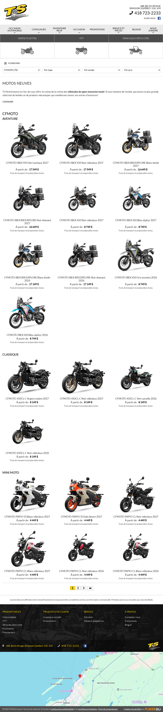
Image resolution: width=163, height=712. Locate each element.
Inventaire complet (52, 617)
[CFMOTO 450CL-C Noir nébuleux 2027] (81, 376)
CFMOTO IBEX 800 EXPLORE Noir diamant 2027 (27, 222)
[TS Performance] (16, 12)
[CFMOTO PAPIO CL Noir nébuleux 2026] (81, 548)
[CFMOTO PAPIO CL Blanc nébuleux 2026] (136, 548)
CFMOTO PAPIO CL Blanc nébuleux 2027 (27, 571)
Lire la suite (7, 101)
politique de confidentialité (62, 709)
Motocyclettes (9, 617)
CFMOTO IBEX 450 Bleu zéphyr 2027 (135, 220)
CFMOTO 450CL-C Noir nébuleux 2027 (81, 398)
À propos (130, 611)
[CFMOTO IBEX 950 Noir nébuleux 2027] (81, 140)
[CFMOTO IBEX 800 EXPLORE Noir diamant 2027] (27, 197)
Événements (131, 621)
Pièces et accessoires (94, 621)
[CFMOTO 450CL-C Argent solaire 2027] (27, 376)
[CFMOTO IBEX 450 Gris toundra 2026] (136, 255)
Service (88, 611)
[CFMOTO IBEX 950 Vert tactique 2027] (27, 140)
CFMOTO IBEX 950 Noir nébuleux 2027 (81, 162)
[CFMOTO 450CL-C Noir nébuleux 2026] (27, 430)
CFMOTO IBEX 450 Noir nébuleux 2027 (81, 220)
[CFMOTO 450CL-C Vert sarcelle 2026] (136, 376)
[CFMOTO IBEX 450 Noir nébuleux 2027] (81, 197)
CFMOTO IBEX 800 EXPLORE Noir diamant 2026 (81, 279)
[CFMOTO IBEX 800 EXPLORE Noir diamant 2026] (81, 255)
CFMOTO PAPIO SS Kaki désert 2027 (81, 516)
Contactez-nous (132, 617)
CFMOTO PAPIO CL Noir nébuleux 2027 (135, 516)
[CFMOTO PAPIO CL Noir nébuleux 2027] (136, 494)
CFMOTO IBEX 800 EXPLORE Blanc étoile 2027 (136, 164)
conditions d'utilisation (87, 709)
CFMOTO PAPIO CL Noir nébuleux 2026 (81, 571)
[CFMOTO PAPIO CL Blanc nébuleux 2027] (27, 548)
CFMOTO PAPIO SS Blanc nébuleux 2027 (27, 516)
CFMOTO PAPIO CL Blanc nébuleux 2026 (136, 571)
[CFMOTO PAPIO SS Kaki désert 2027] (81, 494)
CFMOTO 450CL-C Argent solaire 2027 (27, 398)
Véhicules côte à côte (12, 625)
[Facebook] (159, 18)
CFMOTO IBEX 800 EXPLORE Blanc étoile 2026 (27, 279)
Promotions (8, 628)
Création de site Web (132, 709)
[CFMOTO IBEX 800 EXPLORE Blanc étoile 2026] (27, 255)
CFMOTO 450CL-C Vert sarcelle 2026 (135, 398)
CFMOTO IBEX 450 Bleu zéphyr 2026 (27, 334)
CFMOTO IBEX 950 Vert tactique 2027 (27, 162)
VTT (4, 621)
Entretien (88, 617)
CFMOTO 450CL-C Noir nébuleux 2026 (27, 453)
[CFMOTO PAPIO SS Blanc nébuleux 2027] (27, 494)
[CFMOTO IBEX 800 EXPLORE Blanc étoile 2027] (136, 140)
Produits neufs (11, 611)
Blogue (128, 625)
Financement (8, 632)
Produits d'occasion (56, 611)
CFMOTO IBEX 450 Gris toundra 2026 (136, 277)
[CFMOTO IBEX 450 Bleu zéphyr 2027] (136, 197)
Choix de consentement (108, 709)
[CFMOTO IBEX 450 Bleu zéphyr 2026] (27, 312)
